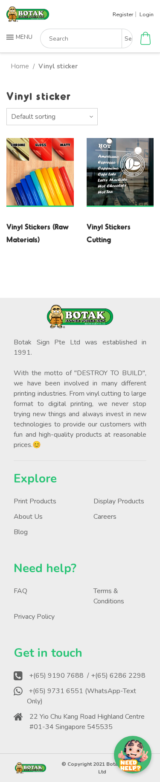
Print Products (35, 501)
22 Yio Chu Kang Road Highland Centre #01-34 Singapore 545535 (87, 722)
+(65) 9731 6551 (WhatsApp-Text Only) (81, 696)
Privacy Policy (34, 616)
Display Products (118, 501)
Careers (104, 516)
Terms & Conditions (108, 596)
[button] (20, 37)
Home (20, 66)
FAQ (20, 591)
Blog (21, 532)
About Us (28, 516)
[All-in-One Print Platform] (27, 18)
